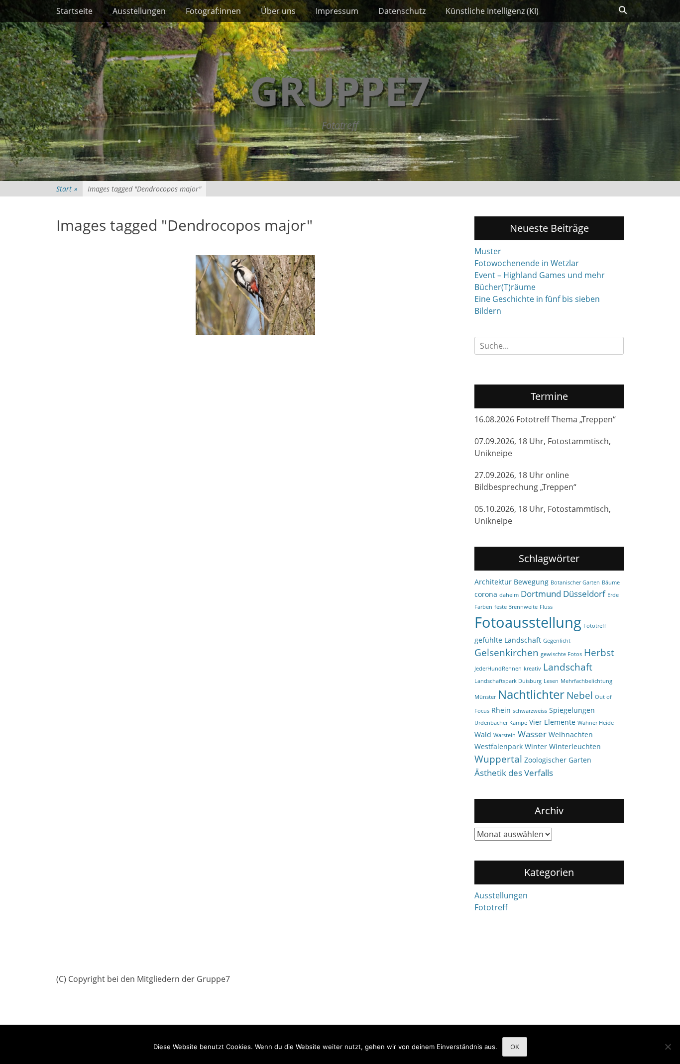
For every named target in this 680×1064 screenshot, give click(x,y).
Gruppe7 (340, 90)
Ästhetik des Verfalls (513, 772)
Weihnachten (571, 734)
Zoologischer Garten (557, 760)
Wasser (532, 734)
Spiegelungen (572, 710)
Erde (613, 594)
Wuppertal (498, 759)
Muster (487, 251)
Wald (482, 734)
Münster (485, 696)
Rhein (501, 710)
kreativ (532, 668)
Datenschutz (402, 10)
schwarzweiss (530, 710)
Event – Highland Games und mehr (539, 275)
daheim (509, 594)
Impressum (337, 10)
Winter (536, 746)
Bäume (611, 582)
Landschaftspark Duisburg (508, 680)
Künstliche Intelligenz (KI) (492, 10)
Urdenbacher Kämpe (500, 722)
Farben (483, 606)
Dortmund (541, 593)
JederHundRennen (498, 668)
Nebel (580, 695)
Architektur (493, 581)
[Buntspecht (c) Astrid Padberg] (255, 295)
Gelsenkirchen (506, 652)
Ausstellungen (139, 10)
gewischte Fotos (561, 654)
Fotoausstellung (527, 622)
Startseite (74, 10)
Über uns (278, 10)
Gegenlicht (556, 640)
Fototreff (594, 625)
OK (514, 1046)
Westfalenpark (498, 746)
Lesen (551, 680)
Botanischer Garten (575, 582)
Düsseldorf (584, 593)
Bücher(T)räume (505, 287)
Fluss (546, 606)
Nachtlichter (531, 694)
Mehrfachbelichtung (586, 680)
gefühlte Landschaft (507, 640)
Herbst (599, 652)
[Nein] (668, 1047)
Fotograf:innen (213, 10)
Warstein (504, 735)
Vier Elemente (552, 722)
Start (67, 188)
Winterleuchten (575, 746)
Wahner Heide (595, 722)
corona (485, 594)
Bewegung (531, 581)
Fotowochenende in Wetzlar (526, 263)
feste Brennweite (516, 606)
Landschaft (567, 667)
